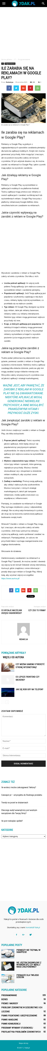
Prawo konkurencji (10, 1023)
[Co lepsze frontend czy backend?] (7, 679)
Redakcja (9, 82)
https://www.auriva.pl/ (10, 578)
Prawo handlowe (9, 1019)
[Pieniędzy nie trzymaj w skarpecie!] (7, 953)
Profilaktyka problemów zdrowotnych (21, 1032)
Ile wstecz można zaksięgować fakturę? (18, 787)
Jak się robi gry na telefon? (29, 689)
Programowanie (10, 64)
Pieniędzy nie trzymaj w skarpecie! (28, 951)
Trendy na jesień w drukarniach (14, 802)
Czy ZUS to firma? (37, 610)
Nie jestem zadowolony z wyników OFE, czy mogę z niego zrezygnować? (28, 964)
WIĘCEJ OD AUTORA (13, 657)
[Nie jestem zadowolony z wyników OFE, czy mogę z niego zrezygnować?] (7, 966)
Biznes (4, 999)
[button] (43, 3)
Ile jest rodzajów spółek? (12, 821)
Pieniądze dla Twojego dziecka (27, 976)
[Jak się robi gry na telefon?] (7, 692)
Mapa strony (23, 1043)
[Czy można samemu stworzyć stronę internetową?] (7, 667)
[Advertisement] (23, 31)
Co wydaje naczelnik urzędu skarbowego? (11, 611)
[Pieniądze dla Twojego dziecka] (7, 978)
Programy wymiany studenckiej (17, 1028)
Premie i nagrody (9, 1003)
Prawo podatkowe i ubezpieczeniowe (19, 1015)
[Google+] (23, 934)
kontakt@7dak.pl (33, 927)
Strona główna (6, 59)
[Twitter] (30, 934)
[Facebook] (16, 934)
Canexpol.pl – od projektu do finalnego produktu (21, 795)
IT (2, 64)
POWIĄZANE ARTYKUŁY (13, 652)
